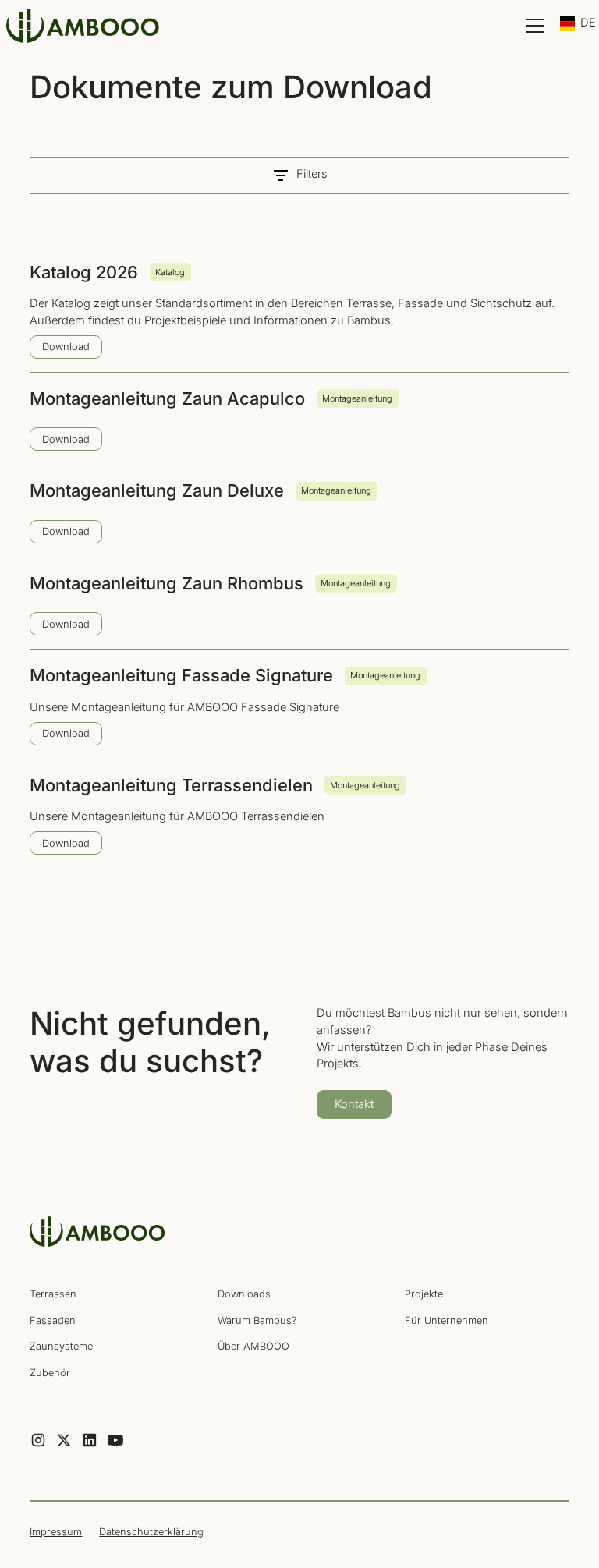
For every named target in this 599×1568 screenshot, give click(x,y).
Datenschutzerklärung (151, 1532)
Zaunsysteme (61, 1346)
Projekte (424, 1294)
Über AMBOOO (253, 1346)
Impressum (56, 1532)
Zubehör (50, 1373)
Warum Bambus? (257, 1320)
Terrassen (53, 1294)
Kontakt (354, 1104)
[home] (84, 26)
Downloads (244, 1294)
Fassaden (53, 1320)
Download (66, 346)
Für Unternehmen (446, 1320)
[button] (532, 25)
